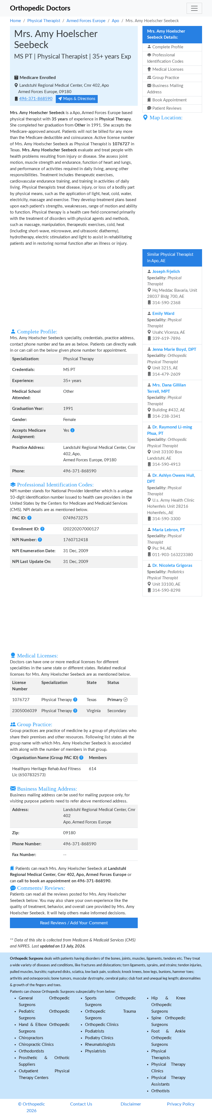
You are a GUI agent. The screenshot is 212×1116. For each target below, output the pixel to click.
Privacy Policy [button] (180, 1104)
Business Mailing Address (165, 89)
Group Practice (165, 78)
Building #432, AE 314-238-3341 (166, 401)
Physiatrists (95, 1051)
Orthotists (160, 1091)
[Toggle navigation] (194, 8)
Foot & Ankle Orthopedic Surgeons (168, 1038)
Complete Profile (167, 47)
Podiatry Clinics (99, 1038)
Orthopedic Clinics (102, 1025)
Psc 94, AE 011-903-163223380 (170, 542)
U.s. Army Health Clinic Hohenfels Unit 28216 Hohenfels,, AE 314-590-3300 (171, 497)
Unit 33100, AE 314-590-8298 (169, 578)
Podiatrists (94, 1031)
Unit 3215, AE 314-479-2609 (171, 362)
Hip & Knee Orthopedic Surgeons (168, 1005)
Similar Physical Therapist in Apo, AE (170, 257)
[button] (72, 430)
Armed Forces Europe (86, 21)
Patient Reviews (166, 108)
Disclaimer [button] (131, 1104)
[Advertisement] (74, 286)
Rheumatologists (100, 1045)
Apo (115, 21)
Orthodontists (31, 1051)
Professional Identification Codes (165, 58)
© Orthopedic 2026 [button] (31, 1107)
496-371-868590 (35, 99)
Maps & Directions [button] (78, 99)
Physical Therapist (43, 21)
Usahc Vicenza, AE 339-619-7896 (166, 326)
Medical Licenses (167, 69)
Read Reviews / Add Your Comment (74, 923)
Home (15, 21)
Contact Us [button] (81, 1104)
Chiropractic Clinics (36, 1045)
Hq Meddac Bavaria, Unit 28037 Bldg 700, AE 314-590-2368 (172, 287)
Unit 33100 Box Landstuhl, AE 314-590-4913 (169, 446)
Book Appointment (169, 100)
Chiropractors (31, 1038)
